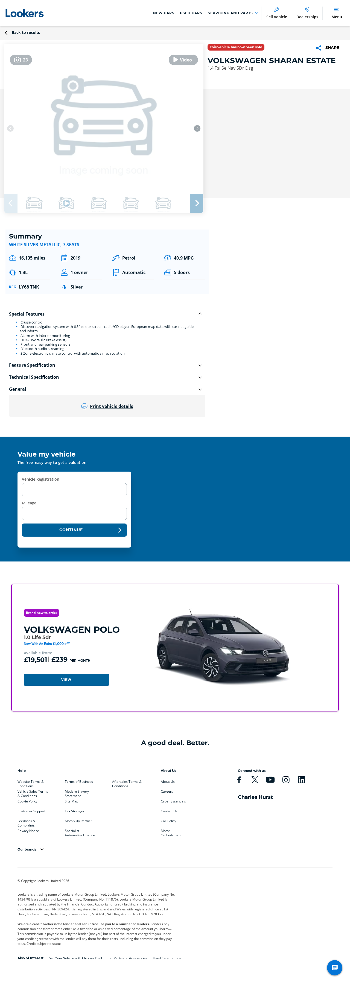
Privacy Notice (28, 831)
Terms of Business (79, 782)
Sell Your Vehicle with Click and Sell (75, 958)
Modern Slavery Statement (77, 792)
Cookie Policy (27, 801)
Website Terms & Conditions (31, 783)
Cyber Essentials (173, 801)
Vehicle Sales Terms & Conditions (33, 792)
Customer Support (31, 811)
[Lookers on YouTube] (270, 779)
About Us (168, 782)
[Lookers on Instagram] (285, 779)
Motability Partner (78, 821)
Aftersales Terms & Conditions (127, 783)
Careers (167, 791)
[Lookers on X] (254, 779)
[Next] (197, 128)
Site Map (71, 801)
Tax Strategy (74, 811)
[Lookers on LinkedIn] (301, 779)
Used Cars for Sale (167, 958)
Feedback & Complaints (26, 822)
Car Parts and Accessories (127, 958)
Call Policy (168, 821)
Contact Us (169, 811)
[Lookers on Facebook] (239, 779)
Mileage (29, 502)
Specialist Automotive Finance (80, 832)
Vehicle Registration (40, 479)
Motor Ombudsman (170, 832)
